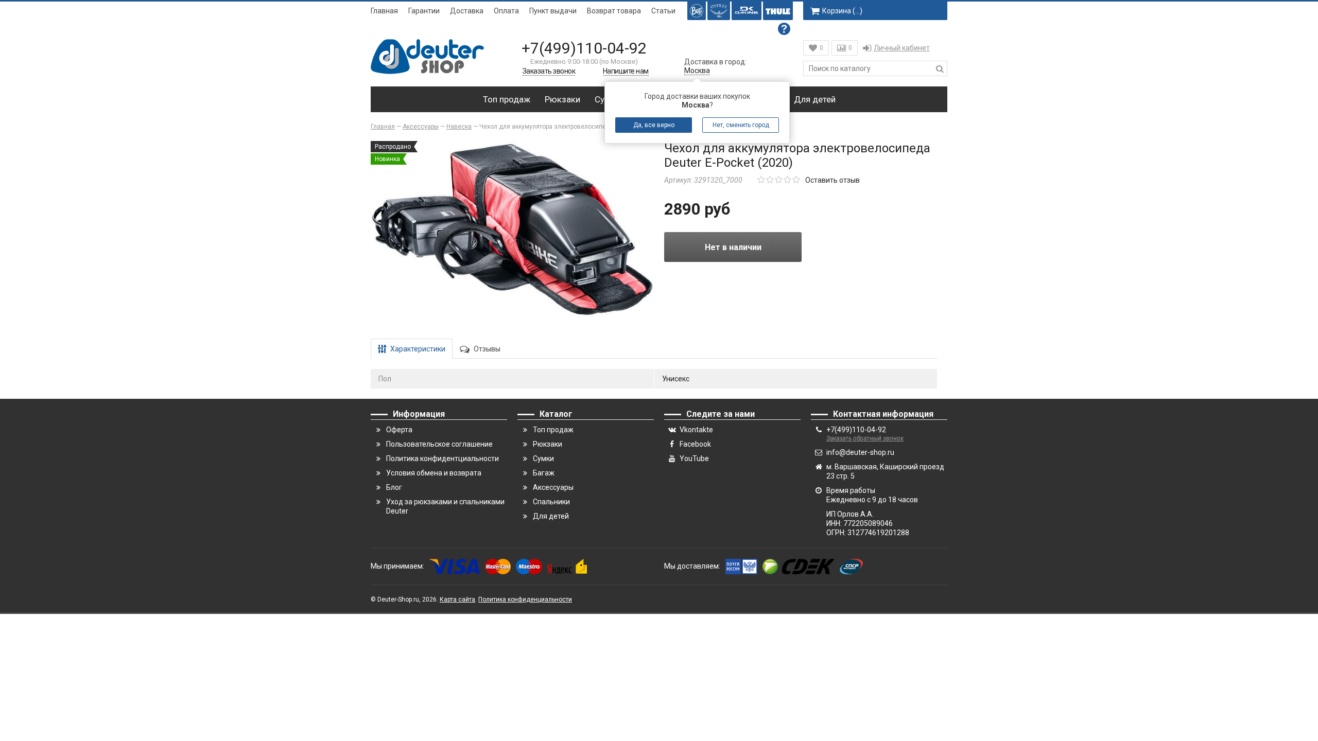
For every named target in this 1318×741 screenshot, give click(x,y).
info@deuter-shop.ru (860, 452)
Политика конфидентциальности (442, 458)
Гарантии (424, 11)
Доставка (466, 11)
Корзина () (842, 11)
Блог (394, 487)
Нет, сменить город (741, 125)
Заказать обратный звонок (865, 438)
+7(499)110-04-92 (584, 48)
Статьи (663, 11)
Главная (384, 11)
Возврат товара (614, 11)
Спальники (551, 502)
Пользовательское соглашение (439, 444)
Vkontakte (696, 430)
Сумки (543, 458)
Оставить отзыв (832, 180)
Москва (697, 70)
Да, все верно (653, 125)
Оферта (399, 430)
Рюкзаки (562, 99)
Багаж (543, 473)
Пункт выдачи (553, 11)
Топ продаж (506, 99)
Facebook (695, 444)
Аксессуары (553, 487)
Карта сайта (457, 599)
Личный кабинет (902, 48)
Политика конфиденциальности (525, 599)
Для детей (815, 99)
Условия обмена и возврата (433, 473)
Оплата (506, 11)
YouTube (694, 458)
